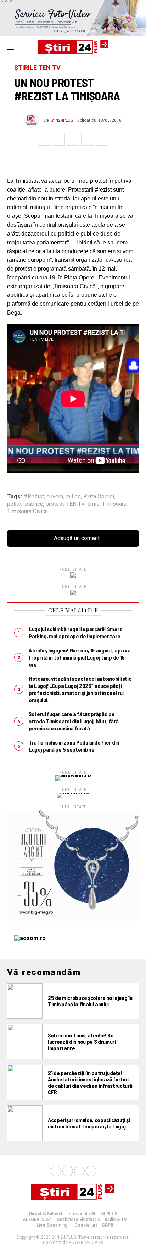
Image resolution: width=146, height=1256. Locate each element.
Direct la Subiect (45, 1213)
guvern (54, 496)
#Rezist (34, 496)
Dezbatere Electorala (78, 1219)
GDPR (107, 1225)
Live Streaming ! (52, 1225)
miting (73, 496)
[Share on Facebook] (44, 139)
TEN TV (75, 504)
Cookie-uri (85, 1225)
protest (55, 504)
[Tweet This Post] (58, 139)
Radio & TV (116, 1219)
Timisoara (114, 504)
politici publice (25, 504)
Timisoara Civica (27, 511)
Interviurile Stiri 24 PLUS (92, 1213)
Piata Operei (98, 496)
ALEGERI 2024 (37, 1219)
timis (93, 504)
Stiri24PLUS (62, 120)
